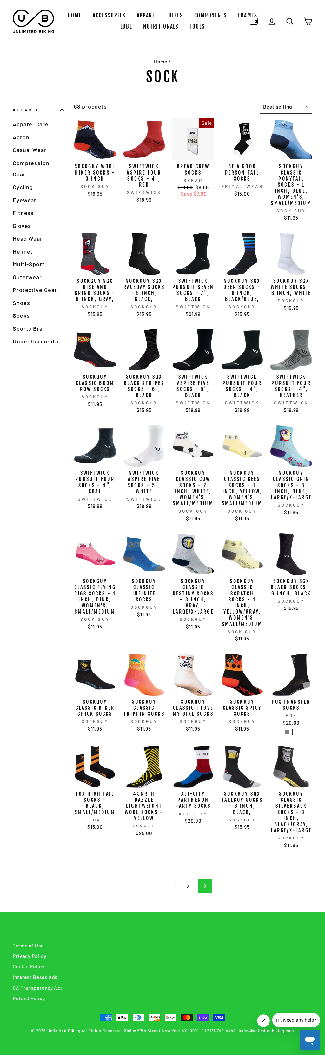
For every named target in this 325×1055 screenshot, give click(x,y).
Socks (21, 315)
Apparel (147, 15)
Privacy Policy (29, 956)
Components (210, 15)
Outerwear (27, 277)
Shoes (21, 302)
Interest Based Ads (35, 977)
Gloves (22, 225)
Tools (197, 26)
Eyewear (24, 199)
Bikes (176, 15)
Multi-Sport (29, 264)
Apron (21, 137)
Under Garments (35, 341)
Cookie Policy (28, 966)
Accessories (109, 15)
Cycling (23, 186)
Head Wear (28, 238)
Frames (247, 15)
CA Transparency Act (38, 988)
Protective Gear (35, 289)
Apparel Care (31, 124)
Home (75, 15)
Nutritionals (160, 26)
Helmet (23, 251)
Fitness (23, 212)
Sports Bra (28, 328)
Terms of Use (28, 945)
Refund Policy (29, 998)
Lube (126, 26)
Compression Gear (31, 168)
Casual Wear (30, 149)
